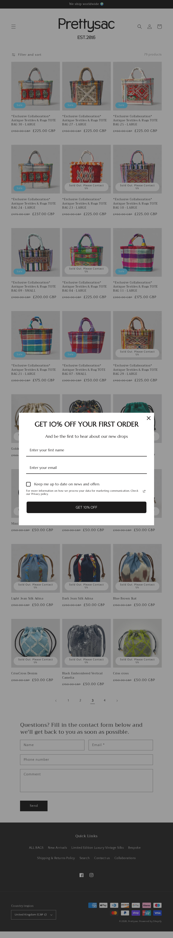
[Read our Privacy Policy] (144, 491)
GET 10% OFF (86, 507)
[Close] (148, 418)
